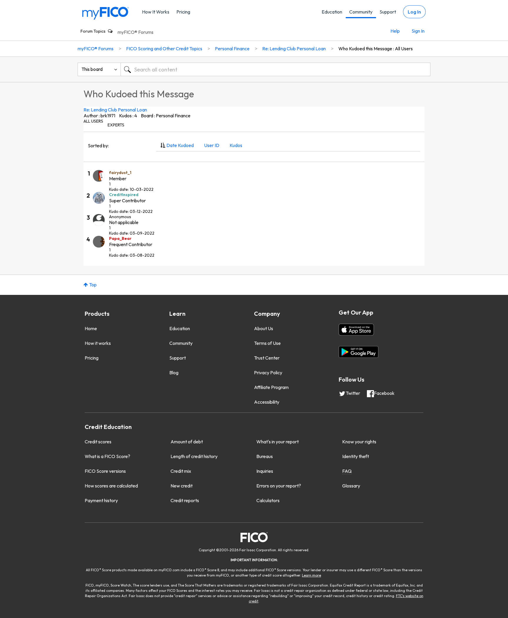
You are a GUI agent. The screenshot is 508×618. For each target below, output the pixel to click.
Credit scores (98, 442)
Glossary (351, 486)
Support (388, 12)
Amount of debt (187, 442)
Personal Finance (232, 48)
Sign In (418, 31)
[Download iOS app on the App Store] (356, 330)
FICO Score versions (105, 471)
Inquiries (264, 471)
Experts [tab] (116, 125)
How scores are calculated (111, 486)
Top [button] (93, 285)
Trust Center (267, 358)
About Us (263, 328)
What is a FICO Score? (107, 456)
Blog (173, 372)
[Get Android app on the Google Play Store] (358, 352)
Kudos (236, 145)
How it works (98, 343)
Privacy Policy (268, 372)
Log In (414, 12)
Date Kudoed (180, 145)
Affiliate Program (271, 387)
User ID (211, 145)
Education (332, 12)
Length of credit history (194, 456)
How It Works (155, 12)
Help (395, 31)
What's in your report (277, 442)
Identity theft (355, 456)
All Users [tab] (93, 121)
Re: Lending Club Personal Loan (115, 110)
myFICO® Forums (135, 32)
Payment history (101, 500)
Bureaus (264, 456)
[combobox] (275, 69)
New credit (182, 486)
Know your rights (359, 442)
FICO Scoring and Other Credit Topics (164, 48)
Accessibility (266, 402)
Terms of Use (267, 343)
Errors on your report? (278, 486)
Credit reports (185, 500)
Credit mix (181, 471)
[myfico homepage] (105, 12)
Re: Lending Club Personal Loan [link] (294, 48)
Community (360, 12)
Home (91, 328)
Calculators (268, 500)
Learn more (311, 575)
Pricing (183, 12)
